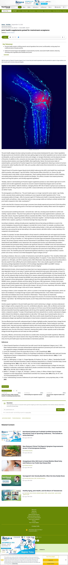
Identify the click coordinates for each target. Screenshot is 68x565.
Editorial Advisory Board (34, 516)
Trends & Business (16, 418)
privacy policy (28, 412)
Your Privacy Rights (34, 522)
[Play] (10, 37)
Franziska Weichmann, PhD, (30, 478)
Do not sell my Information (34, 517)
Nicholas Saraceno (28, 450)
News (24, 7)
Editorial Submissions (34, 514)
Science (19, 11)
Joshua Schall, (51, 493)
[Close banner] (66, 2)
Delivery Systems (32, 11)
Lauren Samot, (58, 493)
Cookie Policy (15, 563)
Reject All (51, 560)
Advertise (34, 511)
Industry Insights (25, 11)
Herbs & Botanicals (47, 11)
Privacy (34, 521)
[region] (34, 560)
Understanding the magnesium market (11, 394)
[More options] (64, 37)
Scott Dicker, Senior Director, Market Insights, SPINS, (35, 493)
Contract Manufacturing (56, 11)
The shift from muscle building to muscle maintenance (56, 395)
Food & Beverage (40, 11)
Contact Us (34, 513)
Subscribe (59, 409)
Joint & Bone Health (6, 418)
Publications (35, 7)
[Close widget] (33, 538)
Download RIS (5, 386)
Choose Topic (5, 11)
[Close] (65, 559)
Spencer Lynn (26, 494)
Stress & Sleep (65, 11)
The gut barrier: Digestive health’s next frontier (33, 395)
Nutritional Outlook (6, 26)
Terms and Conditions (34, 519)
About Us (34, 509)
